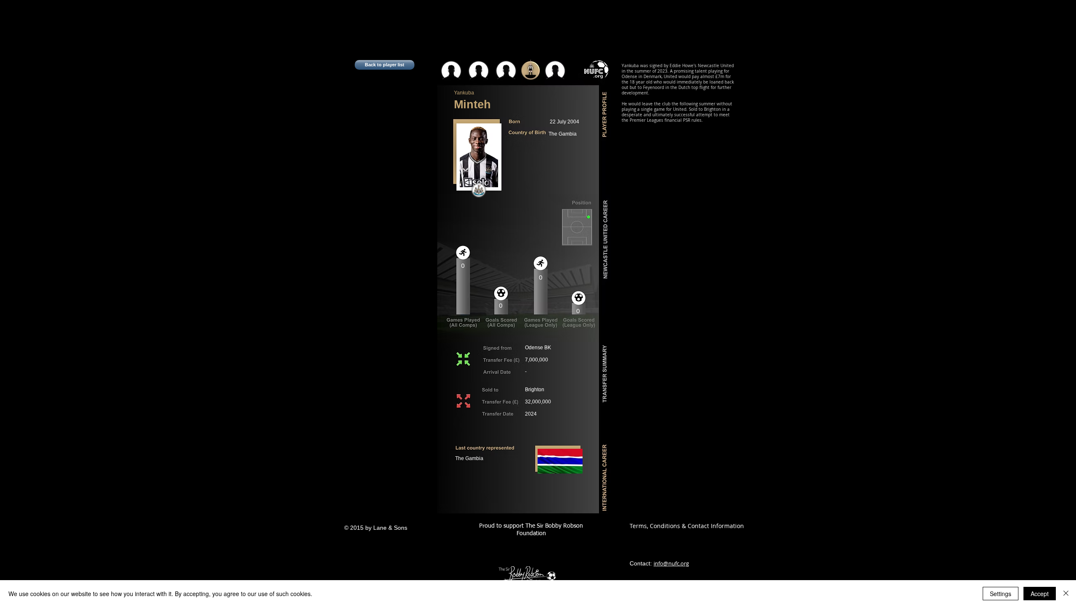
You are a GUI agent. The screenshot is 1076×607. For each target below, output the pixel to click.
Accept (1040, 593)
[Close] (1066, 593)
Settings (1000, 593)
